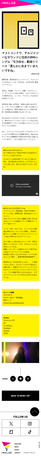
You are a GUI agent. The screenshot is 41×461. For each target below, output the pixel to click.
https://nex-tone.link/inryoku (14, 303)
